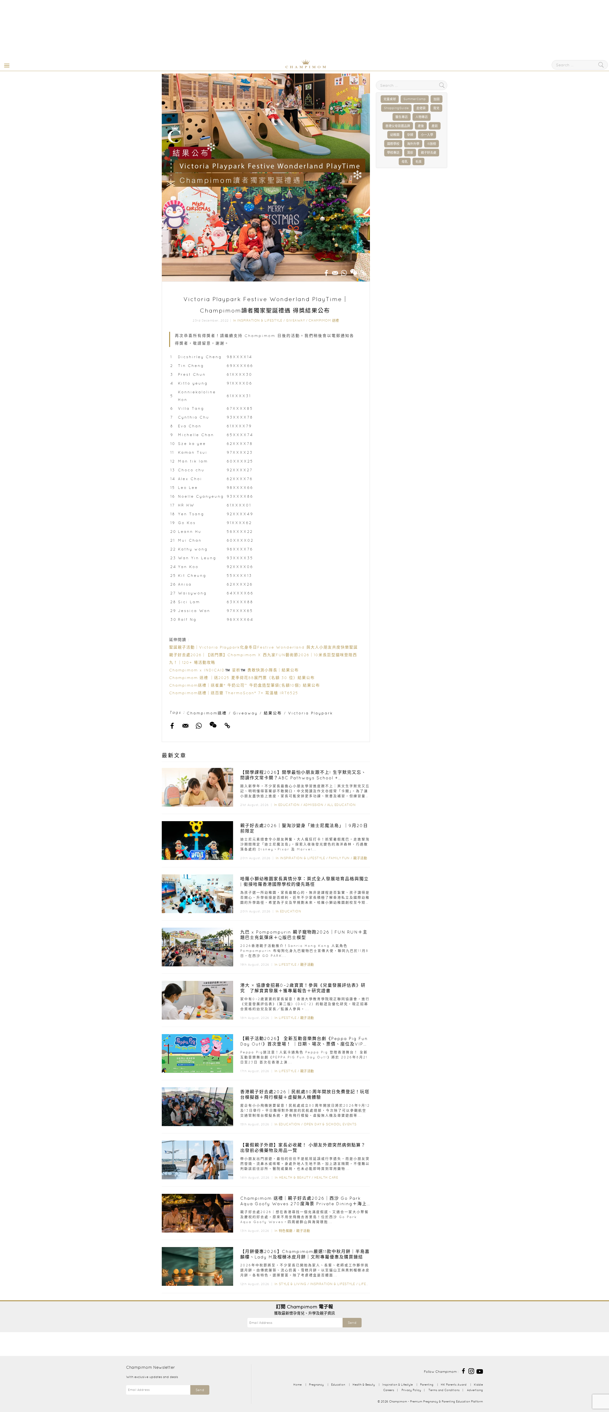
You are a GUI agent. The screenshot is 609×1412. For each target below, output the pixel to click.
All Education (341, 805)
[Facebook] (463, 1371)
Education (289, 805)
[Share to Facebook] (326, 271)
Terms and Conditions (444, 1390)
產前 (435, 126)
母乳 (405, 161)
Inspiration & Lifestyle (259, 320)
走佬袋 (421, 108)
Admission (313, 805)
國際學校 (393, 143)
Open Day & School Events (330, 1124)
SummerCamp (414, 99)
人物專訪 (421, 117)
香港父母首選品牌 (397, 126)
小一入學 (427, 134)
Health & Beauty (295, 1177)
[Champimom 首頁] (276, 67)
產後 (421, 126)
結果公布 (273, 713)
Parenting (426, 1384)
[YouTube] (479, 1371)
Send (352, 1323)
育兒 (436, 108)
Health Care (326, 1177)
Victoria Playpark (310, 713)
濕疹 (410, 152)
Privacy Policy (411, 1390)
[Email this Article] (335, 271)
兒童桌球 (389, 99)
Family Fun (339, 858)
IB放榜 (431, 143)
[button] (5, 65)
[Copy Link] (363, 271)
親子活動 (360, 858)
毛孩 (418, 161)
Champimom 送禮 (324, 320)
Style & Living (292, 1284)
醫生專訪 (401, 117)
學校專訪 (393, 152)
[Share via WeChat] (354, 270)
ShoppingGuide (396, 108)
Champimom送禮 (207, 713)
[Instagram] (471, 1371)
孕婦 (410, 134)
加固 (436, 99)
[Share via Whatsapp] (344, 271)
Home (297, 1384)
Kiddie (478, 1384)
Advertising (475, 1390)
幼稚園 (394, 134)
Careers (388, 1390)
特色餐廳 (286, 1231)
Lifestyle (288, 964)
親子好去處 (428, 152)
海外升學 (413, 143)
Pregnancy (316, 1384)
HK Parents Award (454, 1384)
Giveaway (295, 320)
